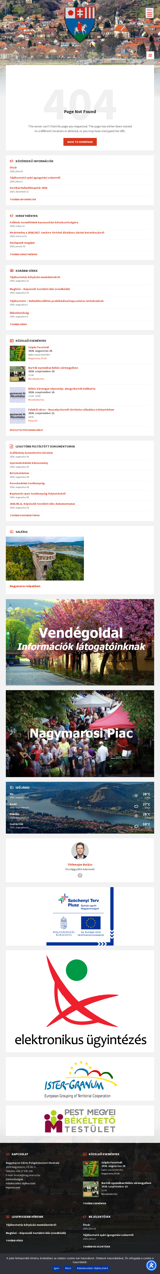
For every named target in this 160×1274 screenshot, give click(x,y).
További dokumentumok (25, 515)
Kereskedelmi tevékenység (27, 483)
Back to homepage (80, 142)
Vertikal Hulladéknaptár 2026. (29, 188)
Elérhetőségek (14, 1179)
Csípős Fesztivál (38, 347)
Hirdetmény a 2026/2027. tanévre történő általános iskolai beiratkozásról (57, 232)
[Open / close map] (150, 55)
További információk (23, 199)
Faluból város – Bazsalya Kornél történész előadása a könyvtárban (71, 409)
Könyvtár (32, 420)
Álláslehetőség (19, 313)
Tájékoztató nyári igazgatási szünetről (35, 177)
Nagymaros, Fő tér (37, 358)
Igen (56, 1268)
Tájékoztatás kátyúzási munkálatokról (35, 277)
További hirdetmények (23, 254)
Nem (68, 1268)
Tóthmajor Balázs (80, 864)
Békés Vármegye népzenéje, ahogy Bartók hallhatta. (62, 388)
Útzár (13, 167)
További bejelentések (96, 1246)
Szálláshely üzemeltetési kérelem (31, 452)
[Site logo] (80, 44)
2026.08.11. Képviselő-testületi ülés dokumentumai (42, 503)
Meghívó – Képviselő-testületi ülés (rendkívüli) (40, 289)
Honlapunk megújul (22, 242)
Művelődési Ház (36, 378)
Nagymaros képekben (25, 586)
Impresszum (13, 1187)
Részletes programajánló (26, 430)
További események (94, 1203)
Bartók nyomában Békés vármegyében (53, 367)
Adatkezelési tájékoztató (21, 1183)
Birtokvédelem (19, 473)
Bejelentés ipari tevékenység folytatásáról (38, 493)
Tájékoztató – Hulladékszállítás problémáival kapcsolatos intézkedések (57, 301)
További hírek (18, 324)
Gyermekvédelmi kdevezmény (29, 463)
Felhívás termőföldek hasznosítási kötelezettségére (44, 222)
